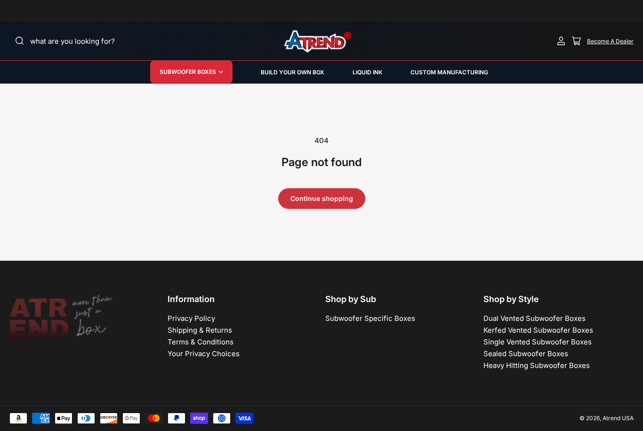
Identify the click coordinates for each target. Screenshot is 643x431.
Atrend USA (618, 418)
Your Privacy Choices (204, 353)
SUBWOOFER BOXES (188, 71)
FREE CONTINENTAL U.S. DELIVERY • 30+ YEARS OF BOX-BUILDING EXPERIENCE (381, 11)
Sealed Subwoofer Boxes (525, 353)
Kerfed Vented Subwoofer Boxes (538, 330)
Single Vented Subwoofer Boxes (537, 341)
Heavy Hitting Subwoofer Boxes (536, 365)
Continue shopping (321, 198)
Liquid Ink (367, 72)
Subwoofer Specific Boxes (370, 318)
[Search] (19, 41)
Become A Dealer (610, 41)
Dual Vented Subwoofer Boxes (534, 318)
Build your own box (292, 72)
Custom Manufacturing (449, 72)
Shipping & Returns (200, 330)
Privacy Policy (191, 318)
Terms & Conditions (200, 341)
